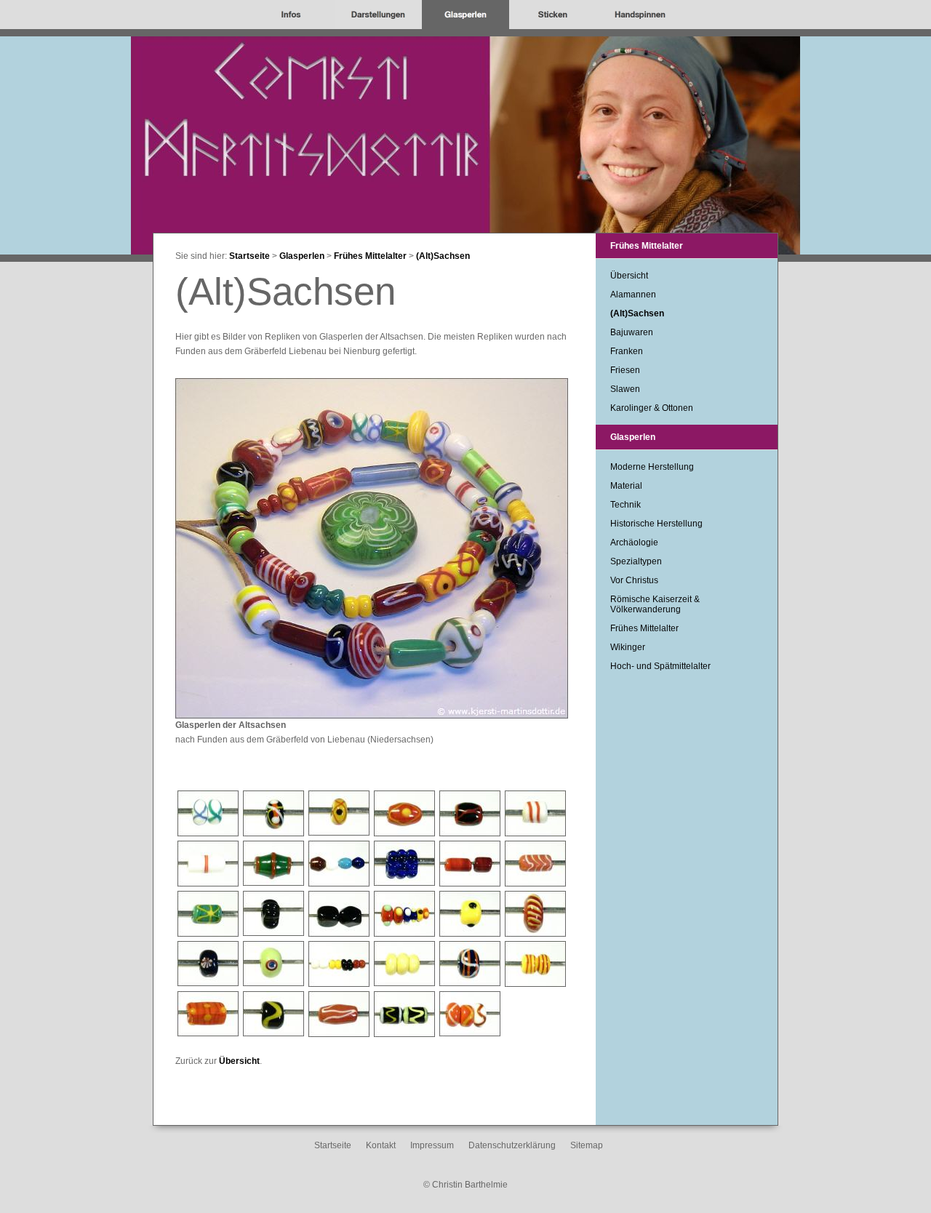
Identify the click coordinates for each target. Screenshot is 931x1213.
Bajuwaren (631, 332)
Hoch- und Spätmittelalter (660, 666)
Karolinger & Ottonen (651, 408)
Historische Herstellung (656, 524)
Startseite (249, 256)
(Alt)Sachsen (443, 256)
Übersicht (239, 1061)
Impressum (432, 1145)
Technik (625, 505)
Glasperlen (301, 256)
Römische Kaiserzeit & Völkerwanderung (655, 604)
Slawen (625, 389)
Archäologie (634, 542)
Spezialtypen (636, 561)
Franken (626, 351)
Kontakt (381, 1145)
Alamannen (633, 294)
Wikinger (627, 647)
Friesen (625, 370)
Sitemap (586, 1145)
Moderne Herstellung (652, 467)
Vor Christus (634, 580)
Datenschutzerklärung (512, 1145)
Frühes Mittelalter (370, 256)
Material (626, 486)
